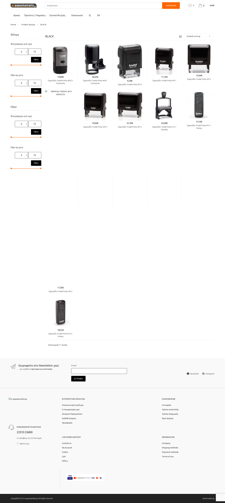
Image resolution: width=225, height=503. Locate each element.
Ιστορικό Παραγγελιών (72, 414)
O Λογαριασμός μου (71, 409)
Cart (64, 456)
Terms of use (168, 456)
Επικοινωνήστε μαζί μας (73, 405)
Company (166, 443)
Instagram (209, 374)
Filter (36, 59)
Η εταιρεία (166, 405)
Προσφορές (67, 423)
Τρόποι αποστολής (170, 409)
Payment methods (170, 452)
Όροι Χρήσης (167, 418)
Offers (65, 461)
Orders (65, 452)
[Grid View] (180, 36)
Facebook (194, 374)
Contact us (66, 443)
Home (13, 24)
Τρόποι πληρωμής (170, 414)
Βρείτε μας (24, 443)
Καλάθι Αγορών (69, 418)
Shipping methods (170, 448)
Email (73, 365)
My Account (67, 448)
